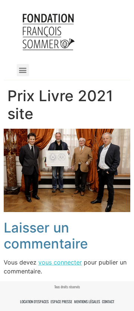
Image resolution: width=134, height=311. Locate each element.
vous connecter (60, 262)
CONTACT (108, 301)
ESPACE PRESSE (61, 301)
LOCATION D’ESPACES (34, 301)
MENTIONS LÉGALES (87, 301)
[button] (23, 70)
